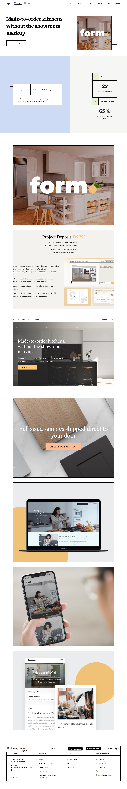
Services (42, 759)
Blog (68, 763)
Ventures (70, 767)
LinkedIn (102, 759)
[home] (8, 3)
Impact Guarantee (73, 759)
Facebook (102, 767)
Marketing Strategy (45, 763)
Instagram (102, 763)
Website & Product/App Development (47, 776)
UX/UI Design (43, 767)
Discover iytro (106, 775)
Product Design (44, 771)
